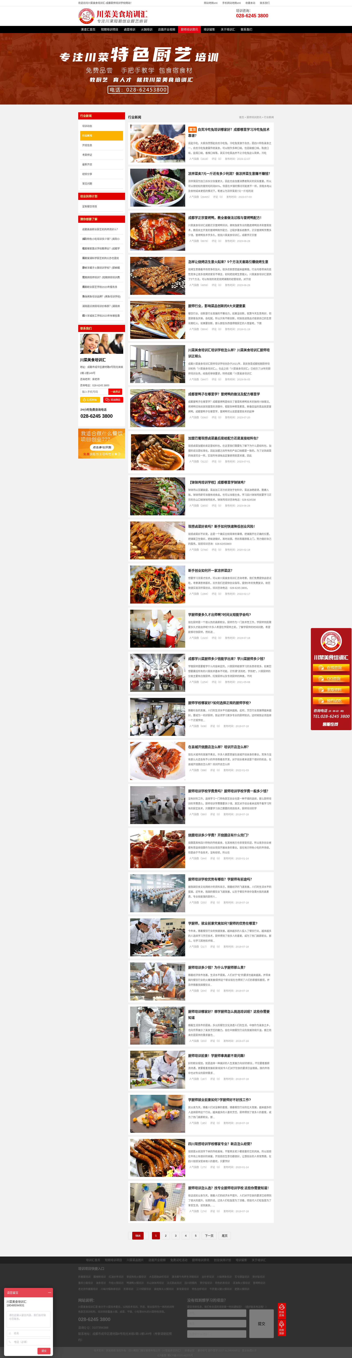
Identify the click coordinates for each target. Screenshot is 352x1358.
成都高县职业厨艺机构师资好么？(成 (100, 231)
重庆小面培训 (85, 1283)
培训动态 (87, 126)
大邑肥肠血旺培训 (159, 1277)
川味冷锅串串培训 (110, 1289)
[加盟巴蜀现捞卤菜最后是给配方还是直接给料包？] (157, 470)
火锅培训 (146, 29)
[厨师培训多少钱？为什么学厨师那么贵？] (157, 999)
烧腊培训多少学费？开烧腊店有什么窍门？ (219, 835)
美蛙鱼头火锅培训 (164, 1289)
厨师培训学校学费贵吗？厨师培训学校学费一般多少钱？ (229, 791)
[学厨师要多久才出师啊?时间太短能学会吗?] (157, 646)
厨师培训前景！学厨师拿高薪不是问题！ (217, 1055)
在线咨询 (281, 1314)
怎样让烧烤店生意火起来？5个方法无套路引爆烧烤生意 (228, 262)
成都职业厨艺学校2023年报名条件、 (99, 289)
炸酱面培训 (84, 1277)
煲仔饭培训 (258, 1277)
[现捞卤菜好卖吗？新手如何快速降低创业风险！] (157, 558)
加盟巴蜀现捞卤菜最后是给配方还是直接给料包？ (224, 438)
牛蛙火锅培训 (116, 1283)
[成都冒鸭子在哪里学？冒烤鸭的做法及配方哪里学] (157, 426)
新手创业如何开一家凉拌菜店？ (211, 570)
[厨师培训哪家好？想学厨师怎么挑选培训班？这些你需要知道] (157, 1043)
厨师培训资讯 (189, 29)
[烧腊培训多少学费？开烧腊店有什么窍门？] (157, 867)
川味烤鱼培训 (224, 1277)
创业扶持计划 (222, 1260)
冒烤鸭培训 (259, 1283)
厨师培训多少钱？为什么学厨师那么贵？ (217, 967)
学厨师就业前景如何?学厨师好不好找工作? (219, 1100)
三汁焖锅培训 (143, 1289)
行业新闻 (269, 117)
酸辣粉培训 (100, 1277)
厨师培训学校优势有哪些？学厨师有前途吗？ (220, 879)
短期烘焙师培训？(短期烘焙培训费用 (101, 279)
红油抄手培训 (116, 1277)
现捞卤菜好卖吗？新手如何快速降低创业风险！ (222, 526)
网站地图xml (211, 3)
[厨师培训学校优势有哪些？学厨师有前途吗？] (157, 911)
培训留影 (209, 29)
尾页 (225, 1235)
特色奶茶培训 (222, 1283)
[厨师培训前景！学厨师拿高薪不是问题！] (157, 1087)
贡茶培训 (128, 1289)
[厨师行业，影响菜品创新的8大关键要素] (157, 338)
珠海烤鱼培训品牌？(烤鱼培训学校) (101, 296)
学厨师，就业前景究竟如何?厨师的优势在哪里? (222, 923)
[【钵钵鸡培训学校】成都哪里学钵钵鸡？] (157, 514)
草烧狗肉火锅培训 (136, 1277)
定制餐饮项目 (89, 206)
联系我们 (265, 3)
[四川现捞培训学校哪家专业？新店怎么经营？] (157, 1176)
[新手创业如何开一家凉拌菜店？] (157, 602)
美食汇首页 (88, 29)
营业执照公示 (249, 1350)
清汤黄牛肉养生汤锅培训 (185, 1277)
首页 (241, 117)
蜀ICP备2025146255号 (180, 1355)
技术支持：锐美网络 (105, 1350)
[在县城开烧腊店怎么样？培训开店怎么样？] (157, 779)
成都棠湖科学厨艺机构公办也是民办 (100, 260)
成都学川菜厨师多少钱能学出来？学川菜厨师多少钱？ (227, 659)
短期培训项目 (109, 29)
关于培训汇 (228, 29)
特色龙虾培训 (199, 1289)
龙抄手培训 (208, 1277)
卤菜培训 (129, 29)
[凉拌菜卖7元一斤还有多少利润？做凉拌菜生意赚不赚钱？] (157, 205)
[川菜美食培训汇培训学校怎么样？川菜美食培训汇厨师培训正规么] (157, 382)
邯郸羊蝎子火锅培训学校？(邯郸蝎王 (101, 269)
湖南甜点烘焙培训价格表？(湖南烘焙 (101, 308)
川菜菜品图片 (135, 1260)
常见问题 (87, 183)
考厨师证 (87, 155)
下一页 (209, 1235)
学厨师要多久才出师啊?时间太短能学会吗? (219, 614)
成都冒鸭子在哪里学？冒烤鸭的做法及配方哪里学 (224, 394)
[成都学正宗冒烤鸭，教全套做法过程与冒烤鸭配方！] (157, 249)
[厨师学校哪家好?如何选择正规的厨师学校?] (157, 735)
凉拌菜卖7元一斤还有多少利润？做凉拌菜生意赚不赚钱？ (230, 173)
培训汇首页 (93, 1260)
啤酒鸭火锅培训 (135, 1283)
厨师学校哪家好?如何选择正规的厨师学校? (219, 703)
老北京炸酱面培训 (88, 1289)
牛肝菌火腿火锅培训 (221, 1289)
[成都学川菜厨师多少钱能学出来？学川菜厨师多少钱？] (157, 691)
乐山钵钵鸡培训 (155, 1283)
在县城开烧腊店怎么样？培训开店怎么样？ (219, 747)
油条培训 (101, 1283)
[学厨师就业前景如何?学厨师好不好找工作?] (157, 1132)
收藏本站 (250, 3)
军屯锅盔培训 (242, 1277)
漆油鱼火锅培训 (241, 1283)
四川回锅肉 (191, 1283)
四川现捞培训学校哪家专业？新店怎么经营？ (220, 1144)
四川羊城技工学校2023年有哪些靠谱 (101, 317)
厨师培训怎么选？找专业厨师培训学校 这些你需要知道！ (229, 1188)
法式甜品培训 (174, 1283)
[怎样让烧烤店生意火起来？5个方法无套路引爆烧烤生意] (157, 294)
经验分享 (87, 174)
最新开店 (87, 164)
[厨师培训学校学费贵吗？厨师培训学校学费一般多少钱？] (157, 823)
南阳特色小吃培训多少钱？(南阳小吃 (101, 241)
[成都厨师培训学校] (113, 23)
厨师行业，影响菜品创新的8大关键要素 (216, 306)
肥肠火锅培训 (242, 1289)
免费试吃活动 (178, 1260)
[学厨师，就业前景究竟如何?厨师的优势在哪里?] (157, 955)
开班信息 (87, 145)
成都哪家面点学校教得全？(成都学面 (101, 250)
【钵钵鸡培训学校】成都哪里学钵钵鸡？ (217, 482)
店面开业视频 (166, 29)
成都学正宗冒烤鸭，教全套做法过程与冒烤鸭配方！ (225, 217)
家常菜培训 (183, 1289)
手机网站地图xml (231, 3)
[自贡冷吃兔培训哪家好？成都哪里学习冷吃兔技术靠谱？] (157, 161)
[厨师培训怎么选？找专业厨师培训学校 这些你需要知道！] (157, 1220)
